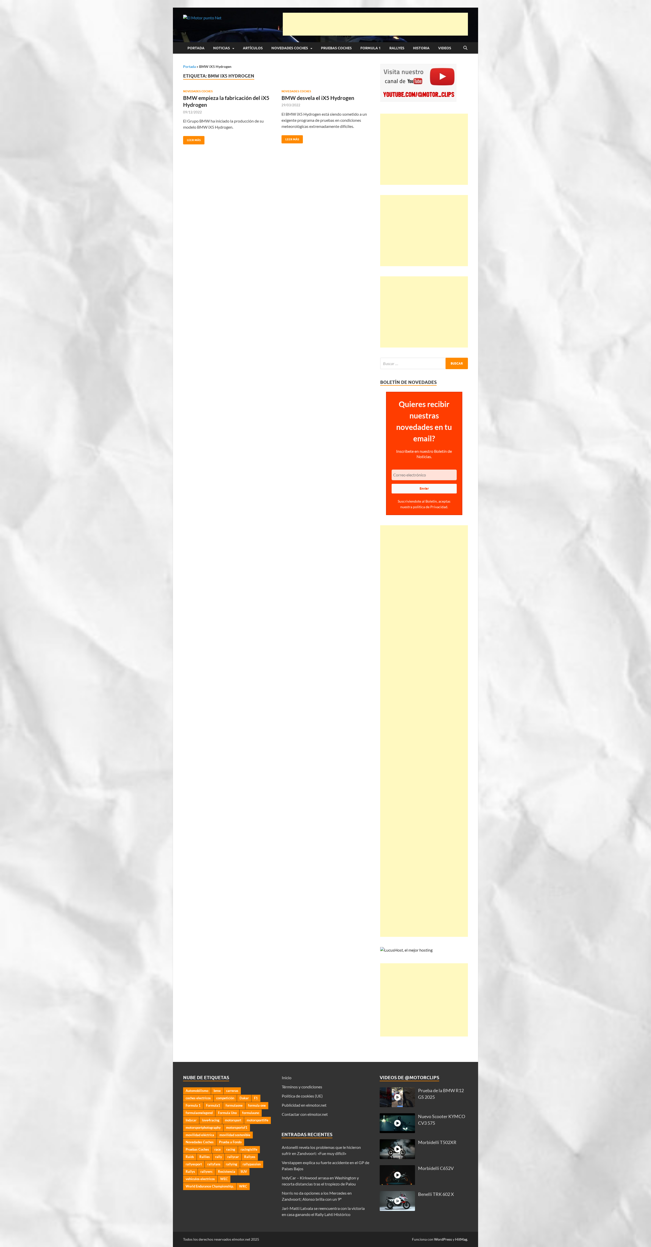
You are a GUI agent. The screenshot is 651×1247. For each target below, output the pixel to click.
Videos (444, 48)
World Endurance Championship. (210, 1186)
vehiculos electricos (200, 1179)
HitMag (461, 1239)
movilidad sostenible (234, 1135)
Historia (421, 48)
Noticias (221, 48)
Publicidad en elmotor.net (304, 1105)
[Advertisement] (375, 24)
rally (218, 1157)
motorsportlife (257, 1120)
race (217, 1149)
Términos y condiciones (302, 1086)
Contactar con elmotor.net (305, 1114)
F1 (256, 1098)
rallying (231, 1164)
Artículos (253, 48)
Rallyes (396, 48)
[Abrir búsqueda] (465, 48)
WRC (243, 1186)
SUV (244, 1171)
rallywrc (206, 1171)
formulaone (234, 1105)
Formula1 (213, 1105)
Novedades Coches (289, 48)
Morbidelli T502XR (437, 1142)
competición (225, 1098)
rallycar (233, 1157)
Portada (195, 48)
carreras (232, 1091)
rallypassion (252, 1164)
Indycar (191, 1120)
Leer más (192, 139)
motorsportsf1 (236, 1127)
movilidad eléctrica (200, 1135)
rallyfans (213, 1164)
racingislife (249, 1149)
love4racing (210, 1120)
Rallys (190, 1171)
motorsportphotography (203, 1127)
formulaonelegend (199, 1113)
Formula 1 (370, 48)
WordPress (443, 1239)
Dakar (244, 1098)
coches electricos (198, 1098)
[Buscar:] (424, 363)
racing (230, 1149)
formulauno (250, 1113)
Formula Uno (227, 1113)
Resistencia (226, 1171)
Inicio (286, 1077)
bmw (217, 1091)
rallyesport (194, 1164)
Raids (190, 1157)
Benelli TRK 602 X (436, 1194)
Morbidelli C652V (436, 1168)
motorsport (233, 1120)
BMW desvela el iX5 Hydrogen (318, 98)
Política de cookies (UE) (302, 1095)
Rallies (204, 1157)
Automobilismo (197, 1091)
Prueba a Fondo (230, 1142)
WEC (224, 1179)
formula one (257, 1105)
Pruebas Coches (336, 48)
